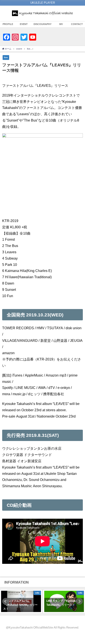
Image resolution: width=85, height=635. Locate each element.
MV (61, 24)
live (6, 57)
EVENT (24, 24)
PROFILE (8, 24)
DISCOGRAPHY (42, 24)
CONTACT (77, 24)
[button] (5, 601)
